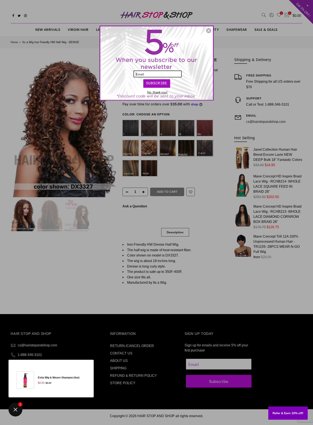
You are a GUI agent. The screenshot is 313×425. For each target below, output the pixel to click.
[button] (208, 30)
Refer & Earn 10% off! (288, 413)
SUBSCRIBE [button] (156, 83)
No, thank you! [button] (157, 92)
